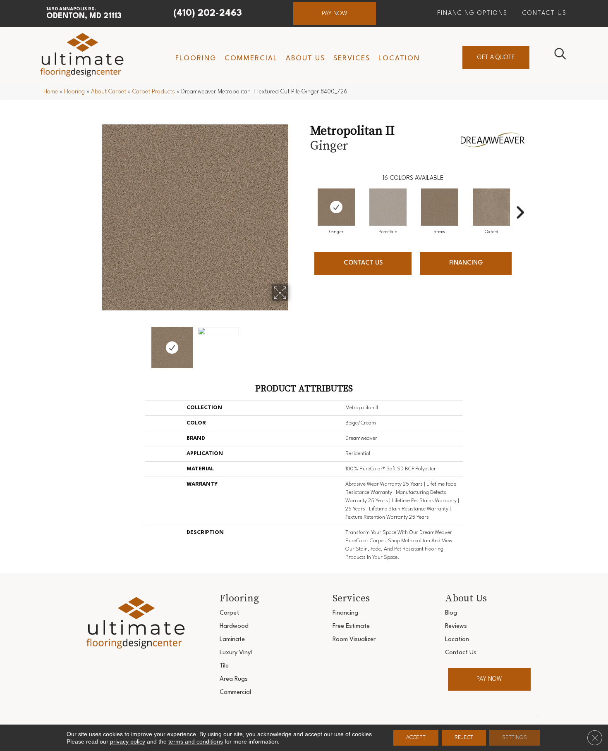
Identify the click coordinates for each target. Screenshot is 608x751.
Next (294, 343)
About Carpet (108, 92)
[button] (334, 13)
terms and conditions (195, 741)
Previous (96, 343)
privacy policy (127, 741)
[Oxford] (491, 207)
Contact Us (363, 263)
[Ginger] (336, 207)
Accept (416, 737)
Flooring (74, 92)
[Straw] (439, 207)
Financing (466, 263)
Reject (464, 737)
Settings (514, 737)
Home (50, 92)
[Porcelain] (388, 207)
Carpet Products (153, 92)
